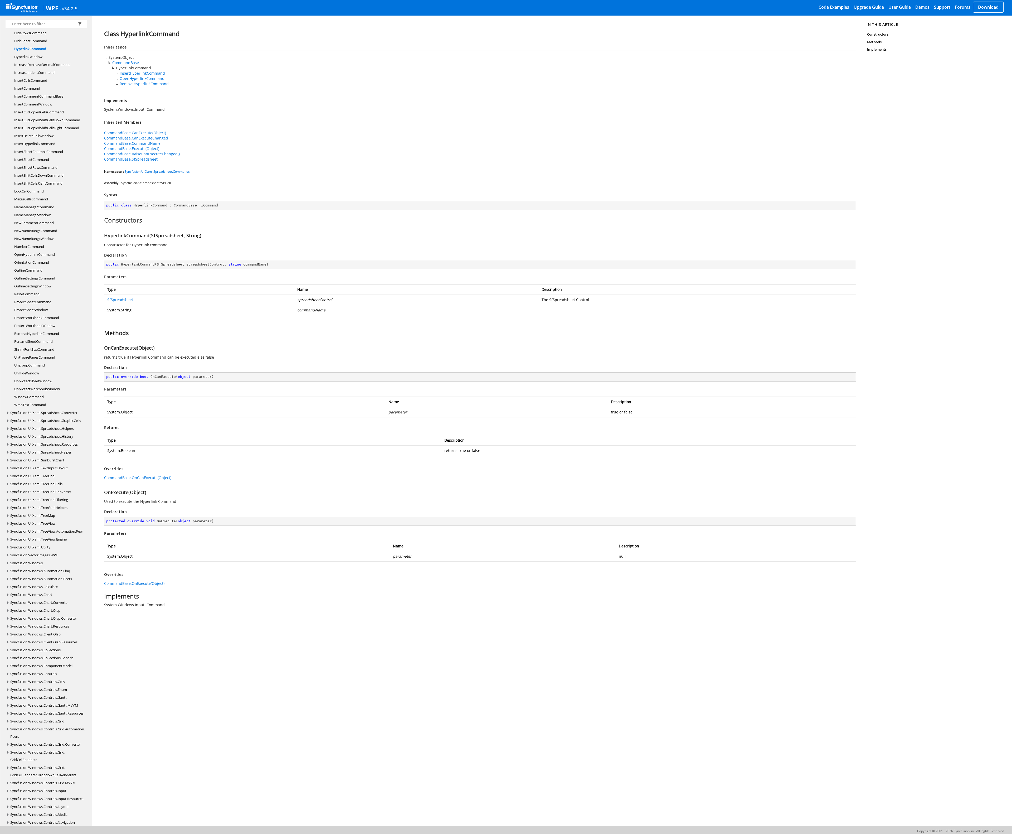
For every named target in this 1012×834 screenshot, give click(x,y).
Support (942, 7)
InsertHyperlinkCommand (34, 143)
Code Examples (834, 7)
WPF (52, 8)
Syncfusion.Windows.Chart (31, 594)
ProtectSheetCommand (32, 302)
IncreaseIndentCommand (34, 72)
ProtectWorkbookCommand (36, 317)
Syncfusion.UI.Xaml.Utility (30, 547)
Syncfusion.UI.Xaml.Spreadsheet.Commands (157, 171)
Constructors (877, 34)
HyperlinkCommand (30, 48)
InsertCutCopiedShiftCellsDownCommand (47, 120)
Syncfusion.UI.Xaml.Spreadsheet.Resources (44, 444)
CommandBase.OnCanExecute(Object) (137, 477)
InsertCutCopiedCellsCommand (39, 112)
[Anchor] (101, 220)
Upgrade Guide (869, 7)
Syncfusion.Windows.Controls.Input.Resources (46, 798)
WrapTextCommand (30, 404)
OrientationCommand (31, 262)
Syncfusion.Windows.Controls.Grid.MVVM (43, 782)
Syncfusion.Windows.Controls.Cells (37, 681)
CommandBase (125, 62)
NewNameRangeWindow (33, 238)
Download (988, 7)
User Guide (899, 7)
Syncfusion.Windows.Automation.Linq (40, 570)
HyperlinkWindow (28, 56)
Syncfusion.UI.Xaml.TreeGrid (32, 476)
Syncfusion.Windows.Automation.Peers (41, 578)
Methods (874, 42)
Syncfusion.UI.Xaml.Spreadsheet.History (41, 436)
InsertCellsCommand (30, 80)
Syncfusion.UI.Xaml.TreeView (32, 523)
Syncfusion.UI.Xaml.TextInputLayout (39, 468)
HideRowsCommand (30, 33)
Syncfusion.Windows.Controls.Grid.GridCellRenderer (37, 756)
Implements (877, 49)
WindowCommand (29, 396)
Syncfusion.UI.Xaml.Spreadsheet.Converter (43, 412)
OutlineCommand (28, 270)
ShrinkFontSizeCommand (34, 349)
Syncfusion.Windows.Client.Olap (35, 634)
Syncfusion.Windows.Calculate (34, 586)
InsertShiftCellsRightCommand (38, 183)
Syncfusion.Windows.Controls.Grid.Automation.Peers (47, 733)
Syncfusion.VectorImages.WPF (34, 555)
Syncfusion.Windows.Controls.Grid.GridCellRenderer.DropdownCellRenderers (43, 771)
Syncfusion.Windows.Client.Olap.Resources (43, 642)
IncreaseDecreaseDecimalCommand (42, 64)
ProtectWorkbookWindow (34, 325)
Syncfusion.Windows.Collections (35, 650)
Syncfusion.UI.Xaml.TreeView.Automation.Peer (46, 531)
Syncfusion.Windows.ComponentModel (41, 665)
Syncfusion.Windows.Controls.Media (38, 814)
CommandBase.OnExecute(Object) (134, 583)
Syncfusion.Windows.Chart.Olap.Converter (43, 618)
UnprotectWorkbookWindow (37, 389)
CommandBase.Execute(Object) (131, 148)
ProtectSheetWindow (31, 309)
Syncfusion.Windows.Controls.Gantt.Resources (47, 713)
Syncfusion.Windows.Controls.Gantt (38, 697)
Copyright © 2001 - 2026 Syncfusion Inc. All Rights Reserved (960, 831)
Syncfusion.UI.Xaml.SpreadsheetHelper (40, 452)
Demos (922, 7)
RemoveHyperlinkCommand (36, 333)
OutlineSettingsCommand (34, 278)
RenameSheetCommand (33, 341)
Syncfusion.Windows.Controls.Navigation (42, 822)
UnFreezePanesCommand (34, 357)
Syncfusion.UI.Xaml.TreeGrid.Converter (40, 491)
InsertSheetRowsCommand (35, 167)
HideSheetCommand (30, 40)
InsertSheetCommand (31, 159)
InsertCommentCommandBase (38, 96)
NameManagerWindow (32, 215)
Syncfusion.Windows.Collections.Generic (41, 657)
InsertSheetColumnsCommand (38, 151)
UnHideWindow (26, 373)
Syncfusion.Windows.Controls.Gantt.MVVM (44, 705)
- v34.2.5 (68, 8)
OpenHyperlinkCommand (34, 254)
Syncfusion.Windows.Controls (33, 673)
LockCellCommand (29, 191)
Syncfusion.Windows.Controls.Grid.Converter (45, 744)
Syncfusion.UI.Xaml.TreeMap (32, 515)
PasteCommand (27, 294)
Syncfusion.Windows (26, 563)
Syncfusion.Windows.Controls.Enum (38, 689)
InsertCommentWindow (33, 104)
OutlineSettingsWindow (32, 286)
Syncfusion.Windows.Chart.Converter (39, 602)
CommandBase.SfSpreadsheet (131, 159)
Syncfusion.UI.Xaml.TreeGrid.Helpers (38, 507)
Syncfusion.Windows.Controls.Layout (39, 806)
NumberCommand (29, 246)
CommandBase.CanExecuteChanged (136, 138)
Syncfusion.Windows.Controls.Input (38, 790)
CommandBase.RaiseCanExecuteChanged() (142, 153)
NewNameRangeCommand (35, 230)
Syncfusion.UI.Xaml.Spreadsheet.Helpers (42, 428)
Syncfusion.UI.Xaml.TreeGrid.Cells (36, 483)
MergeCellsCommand (31, 199)
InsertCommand (27, 88)
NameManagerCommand (34, 207)
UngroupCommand (29, 365)
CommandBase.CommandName (132, 143)
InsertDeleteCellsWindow (33, 135)
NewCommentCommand (34, 222)
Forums (962, 7)
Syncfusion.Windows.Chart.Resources (39, 626)
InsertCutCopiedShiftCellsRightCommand (46, 128)
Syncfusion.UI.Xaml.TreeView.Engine (38, 539)
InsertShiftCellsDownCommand (39, 175)
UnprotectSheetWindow (33, 381)
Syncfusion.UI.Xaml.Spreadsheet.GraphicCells (45, 420)
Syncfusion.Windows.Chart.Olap (35, 610)
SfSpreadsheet (120, 299)
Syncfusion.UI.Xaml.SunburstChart (37, 460)
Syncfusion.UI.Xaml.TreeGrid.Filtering (39, 499)
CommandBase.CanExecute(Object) (135, 132)
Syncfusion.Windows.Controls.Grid (37, 721)
